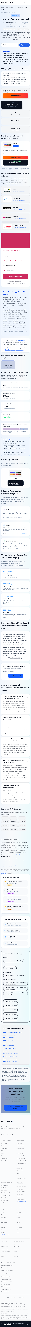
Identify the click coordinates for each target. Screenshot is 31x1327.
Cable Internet (5, 1187)
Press (2, 1256)
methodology (4, 873)
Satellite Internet (5, 1192)
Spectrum (3, 1153)
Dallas (18, 1222)
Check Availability (15, 157)
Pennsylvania (4, 1222)
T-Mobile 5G (4, 1158)
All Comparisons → (21, 1201)
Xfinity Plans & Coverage (9, 1048)
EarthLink (16, 1256)
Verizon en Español (6, 1289)
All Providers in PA (10, 968)
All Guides (19, 1143)
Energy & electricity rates (23, 1160)
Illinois (2, 1220)
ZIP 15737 (5, 829)
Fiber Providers (5, 1200)
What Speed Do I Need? (7, 1270)
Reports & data (20, 1153)
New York (3, 1217)
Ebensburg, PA (21, 340)
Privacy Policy (4, 1249)
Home (2, 7)
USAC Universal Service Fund (10, 863)
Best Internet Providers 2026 (8, 1262)
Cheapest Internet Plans (7, 1265)
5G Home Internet (5, 1195)
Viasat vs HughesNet (22, 1199)
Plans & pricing (20, 1148)
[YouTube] (8, 1297)
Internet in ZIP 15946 (11, 1005)
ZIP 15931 (5, 818)
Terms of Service (5, 1251)
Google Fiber (4, 1160)
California (3, 1209)
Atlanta (18, 1232)
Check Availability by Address (11, 1053)
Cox (2, 1155)
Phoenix (19, 1217)
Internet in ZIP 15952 (11, 1014)
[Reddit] (20, 1297)
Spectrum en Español (6, 1281)
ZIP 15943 (21, 818)
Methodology (20, 1175)
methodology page (15, 854)
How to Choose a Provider (10, 1059)
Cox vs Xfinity (20, 1194)
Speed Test (19, 1168)
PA (15, 7)
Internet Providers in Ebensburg (14, 961)
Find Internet (9, 7)
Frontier (3, 1145)
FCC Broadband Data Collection (11, 859)
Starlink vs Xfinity (21, 1196)
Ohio (2, 1225)
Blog (18, 1165)
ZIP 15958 (13, 825)
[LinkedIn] (23, 1297)
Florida (3, 1214)
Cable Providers (5, 1202)
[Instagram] (14, 1297)
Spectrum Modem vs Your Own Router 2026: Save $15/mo (16, 983)
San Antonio (19, 1225)
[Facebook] (11, 1297)
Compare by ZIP (21, 1155)
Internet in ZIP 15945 (11, 1001)
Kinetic (15, 1254)
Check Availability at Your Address (15, 1107)
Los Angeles (20, 1209)
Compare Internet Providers (10, 1056)
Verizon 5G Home (18, 225)
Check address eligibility (19, 191)
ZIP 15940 (5, 825)
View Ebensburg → (15, 676)
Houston (19, 1212)
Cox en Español (5, 1291)
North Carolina (5, 1230)
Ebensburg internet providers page (14, 350)
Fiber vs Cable (4, 1267)
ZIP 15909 (13, 829)
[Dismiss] (28, 1324)
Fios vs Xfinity (20, 1189)
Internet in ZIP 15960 (8, 1045)
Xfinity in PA (21, 975)
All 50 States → (5, 1235)
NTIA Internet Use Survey (9, 865)
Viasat (15, 189)
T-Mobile (15, 216)
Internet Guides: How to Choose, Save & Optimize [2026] (16, 988)
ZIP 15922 (13, 822)
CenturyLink (16, 1246)
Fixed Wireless (5, 1197)
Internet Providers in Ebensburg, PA (12, 1032)
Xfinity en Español (5, 1286)
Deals (18, 1150)
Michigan (3, 1232)
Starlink (15, 207)
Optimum (16, 1244)
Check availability (21, 1158)
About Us (3, 1244)
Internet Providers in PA (9, 1035)
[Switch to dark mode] (24, 2)
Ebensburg (20, 7)
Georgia (3, 1227)
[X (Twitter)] (17, 1297)
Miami (18, 1230)
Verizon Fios (4, 1148)
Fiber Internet (4, 1185)
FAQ (18, 1173)
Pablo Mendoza (9, 22)
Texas (2, 1212)
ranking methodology (16, 658)
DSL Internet (4, 1190)
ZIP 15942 (22, 822)
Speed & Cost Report (22, 1178)
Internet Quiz (20, 1170)
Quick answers (20, 1145)
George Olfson (14, 26)
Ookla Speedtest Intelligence (10, 867)
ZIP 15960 (5, 822)
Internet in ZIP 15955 (11, 1018)
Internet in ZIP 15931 (8, 1037)
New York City (20, 1220)
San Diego (19, 1227)
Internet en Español (6, 1276)
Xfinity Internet (10, 975)
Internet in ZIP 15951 (11, 1010)
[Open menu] (28, 2)
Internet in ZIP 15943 (8, 1043)
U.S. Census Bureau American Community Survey (15, 861)
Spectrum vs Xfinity (21, 1186)
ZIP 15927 (13, 818)
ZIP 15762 (22, 829)
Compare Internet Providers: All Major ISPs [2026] (16, 993)
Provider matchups (21, 1163)
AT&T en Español (5, 1284)
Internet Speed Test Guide (10, 1061)
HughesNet (16, 198)
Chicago (19, 1214)
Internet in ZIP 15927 (8, 1040)
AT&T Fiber (4, 1143)
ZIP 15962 (22, 825)
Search (25, 45)
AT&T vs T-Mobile (21, 1191)
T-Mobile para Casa (6, 1279)
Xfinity (5, 533)
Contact (3, 1254)
